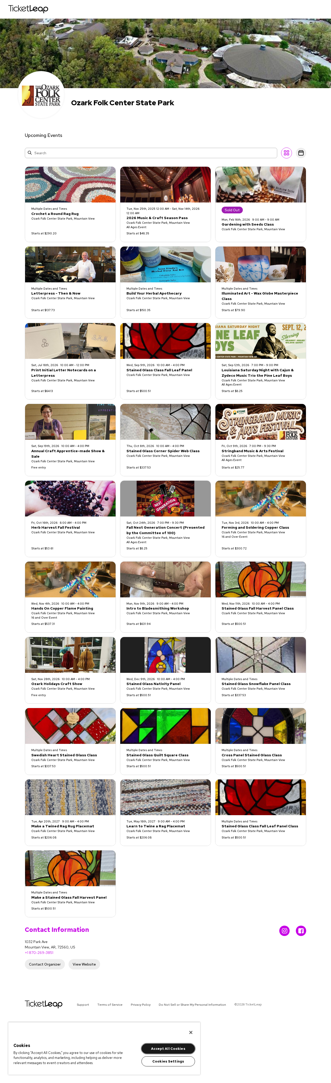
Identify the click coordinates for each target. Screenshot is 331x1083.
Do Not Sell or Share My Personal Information (192, 1005)
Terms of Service (110, 1005)
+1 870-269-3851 (39, 952)
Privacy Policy (141, 1005)
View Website (84, 964)
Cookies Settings (168, 1061)
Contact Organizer (45, 964)
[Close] (191, 1032)
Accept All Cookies (168, 1048)
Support (83, 1005)
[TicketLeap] (37, 1004)
